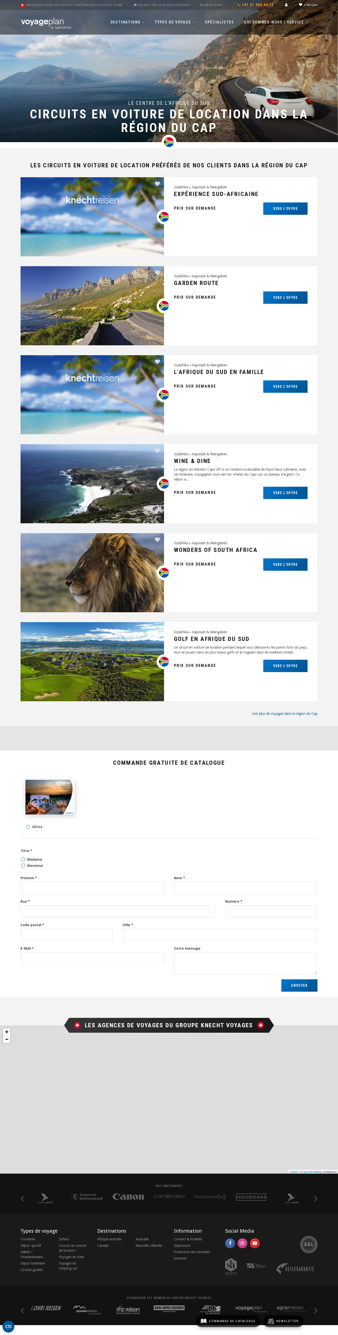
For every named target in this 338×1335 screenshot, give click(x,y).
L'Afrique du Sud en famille (219, 372)
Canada (103, 1245)
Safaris (64, 1239)
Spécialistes (219, 22)
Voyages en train (71, 1257)
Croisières (28, 1239)
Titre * (26, 851)
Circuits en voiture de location (72, 1248)
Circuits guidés (32, 1270)
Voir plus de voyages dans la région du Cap (284, 714)
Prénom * (29, 878)
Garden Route (196, 283)
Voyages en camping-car (68, 1265)
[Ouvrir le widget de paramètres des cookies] (8, 1327)
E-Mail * (27, 948)
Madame (34, 859)
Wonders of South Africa (216, 550)
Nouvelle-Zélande (149, 1245)
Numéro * (233, 901)
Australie (142, 1239)
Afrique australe (109, 1239)
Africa (37, 827)
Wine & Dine (192, 461)
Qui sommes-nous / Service (274, 22)
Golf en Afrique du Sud (212, 638)
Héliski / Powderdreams (32, 1254)
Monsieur (35, 866)
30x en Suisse (213, 5)
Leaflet (294, 1172)
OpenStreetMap (312, 1172)
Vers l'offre (285, 209)
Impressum (182, 1245)
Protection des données (192, 1252)
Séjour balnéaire (33, 1263)
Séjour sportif (31, 1245)
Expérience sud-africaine (216, 194)
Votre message (187, 948)
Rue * (25, 901)
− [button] (6, 1039)
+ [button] (6, 1032)
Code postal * (32, 925)
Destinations (126, 22)
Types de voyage (174, 22)
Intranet (180, 1258)
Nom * (179, 878)
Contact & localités (188, 1239)
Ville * (128, 925)
